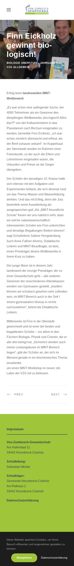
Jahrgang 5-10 (51, 62)
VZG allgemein (18, 67)
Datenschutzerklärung (54, 557)
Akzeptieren (24, 557)
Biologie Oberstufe (22, 62)
